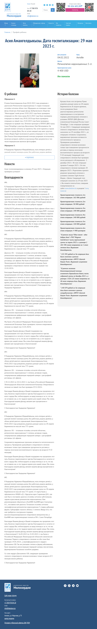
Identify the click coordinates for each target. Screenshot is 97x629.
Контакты (88, 23)
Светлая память (68, 24)
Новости (51, 23)
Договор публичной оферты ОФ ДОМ (17, 623)
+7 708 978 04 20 (10, 602)
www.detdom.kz (71, 188)
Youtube (53, 5)
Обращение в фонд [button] (39, 23)
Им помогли (58, 24)
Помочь (75, 10)
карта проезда (9, 618)
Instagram (47, 5)
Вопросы (80, 23)
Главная (7, 32)
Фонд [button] (6, 23)
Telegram (50, 5)
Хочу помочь (25, 24)
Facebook (44, 5)
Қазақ (28, 4)
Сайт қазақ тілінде (10, 595)
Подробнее (30, 157)
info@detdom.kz (32, 16)
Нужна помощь (13, 24)
